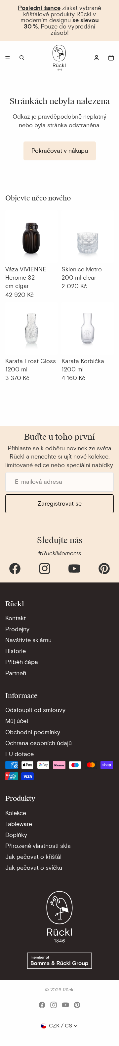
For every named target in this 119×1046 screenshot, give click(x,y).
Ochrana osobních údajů (38, 743)
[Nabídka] (7, 57)
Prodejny (17, 629)
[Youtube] (74, 569)
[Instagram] (45, 569)
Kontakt (15, 618)
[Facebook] (15, 569)
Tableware (18, 824)
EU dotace (19, 754)
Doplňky (16, 835)
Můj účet (16, 721)
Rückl (68, 990)
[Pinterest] (104, 569)
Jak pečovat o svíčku (33, 867)
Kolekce (15, 813)
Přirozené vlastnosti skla (38, 846)
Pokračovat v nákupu (59, 150)
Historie (15, 651)
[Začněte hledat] (22, 57)
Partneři (15, 673)
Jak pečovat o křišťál (33, 856)
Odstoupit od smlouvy (35, 710)
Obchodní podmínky (32, 732)
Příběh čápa (21, 662)
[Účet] (96, 57)
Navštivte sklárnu (28, 640)
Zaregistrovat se (60, 503)
